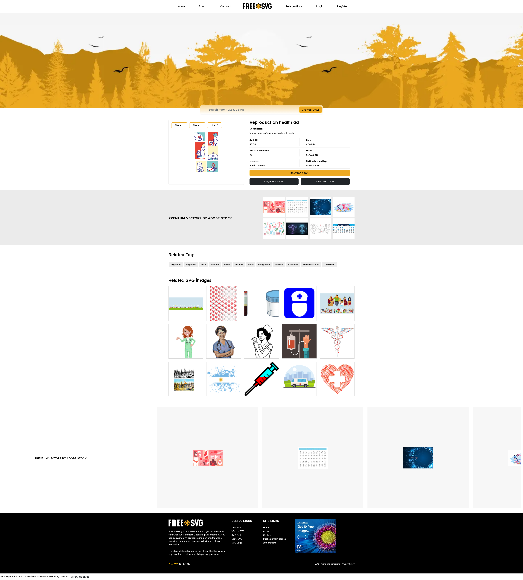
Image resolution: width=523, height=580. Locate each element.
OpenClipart (312, 165)
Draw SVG (237, 539)
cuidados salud (311, 264)
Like (214, 125)
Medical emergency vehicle (299, 391)
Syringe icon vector (257, 392)
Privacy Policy (348, 564)
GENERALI (329, 264)
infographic (264, 264)
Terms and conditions (330, 564)
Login (319, 6)
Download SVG (300, 173)
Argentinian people (333, 317)
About (203, 6)
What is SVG (238, 531)
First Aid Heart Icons (334, 392)
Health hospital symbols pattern (223, 315)
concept (214, 264)
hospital (239, 264)
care (203, 264)
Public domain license (274, 539)
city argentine (178, 317)
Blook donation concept (297, 354)
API (317, 564)
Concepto (293, 264)
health (227, 264)
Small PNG (325, 181)
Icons (251, 264)
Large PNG (274, 181)
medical (279, 264)
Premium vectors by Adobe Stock (200, 218)
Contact (225, 6)
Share (178, 125)
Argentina (176, 264)
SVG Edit (236, 535)
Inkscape (236, 527)
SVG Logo (237, 542)
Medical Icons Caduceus (336, 354)
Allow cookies (80, 576)
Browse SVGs (310, 109)
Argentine (191, 264)
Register (342, 6)
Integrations (294, 6)
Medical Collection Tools (260, 317)
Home (181, 6)
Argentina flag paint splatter (223, 391)
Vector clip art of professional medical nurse (186, 353)
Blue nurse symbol (294, 317)
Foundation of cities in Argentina (185, 391)
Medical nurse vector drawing (224, 353)
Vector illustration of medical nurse (261, 353)
